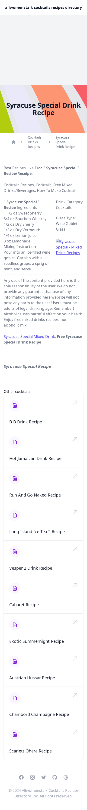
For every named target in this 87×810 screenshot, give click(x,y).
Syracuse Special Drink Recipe (65, 142)
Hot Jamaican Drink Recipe (35, 458)
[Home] (13, 142)
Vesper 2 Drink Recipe (30, 568)
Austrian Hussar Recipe (32, 678)
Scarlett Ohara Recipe (30, 751)
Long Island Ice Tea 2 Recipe (37, 531)
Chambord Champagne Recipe (39, 714)
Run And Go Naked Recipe (35, 495)
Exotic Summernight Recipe (36, 641)
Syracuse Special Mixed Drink (29, 336)
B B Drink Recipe (25, 422)
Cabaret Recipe (24, 604)
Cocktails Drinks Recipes (35, 142)
